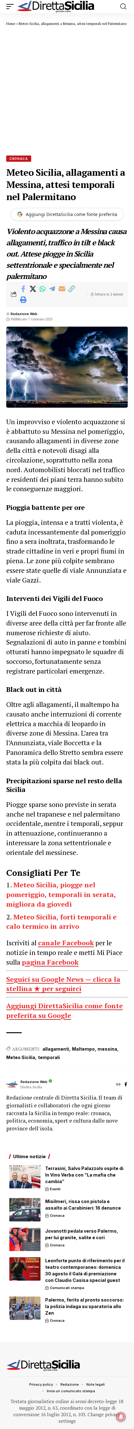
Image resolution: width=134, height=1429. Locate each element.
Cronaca (18, 159)
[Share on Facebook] (23, 289)
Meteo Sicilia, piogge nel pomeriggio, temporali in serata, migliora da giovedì (61, 894)
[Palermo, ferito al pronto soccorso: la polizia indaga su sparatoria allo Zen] (25, 1308)
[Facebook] (126, 1084)
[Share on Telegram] (52, 289)
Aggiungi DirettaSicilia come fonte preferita (71, 214)
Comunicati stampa (67, 1288)
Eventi (55, 1189)
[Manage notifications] (121, 1417)
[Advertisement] (67, 90)
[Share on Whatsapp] (42, 289)
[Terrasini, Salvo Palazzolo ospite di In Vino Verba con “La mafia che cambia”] (25, 1176)
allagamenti (55, 1049)
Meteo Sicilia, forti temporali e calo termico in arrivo (61, 921)
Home (10, 24)
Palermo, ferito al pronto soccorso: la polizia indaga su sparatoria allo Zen (84, 1306)
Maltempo (83, 1049)
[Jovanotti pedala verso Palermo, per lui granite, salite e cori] (25, 1239)
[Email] (61, 289)
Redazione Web (24, 314)
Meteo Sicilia (20, 1057)
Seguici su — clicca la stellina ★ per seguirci (63, 984)
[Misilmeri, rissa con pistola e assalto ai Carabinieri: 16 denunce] (25, 1209)
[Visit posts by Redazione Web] (11, 1084)
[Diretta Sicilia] (56, 6)
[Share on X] (32, 289)
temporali (49, 1057)
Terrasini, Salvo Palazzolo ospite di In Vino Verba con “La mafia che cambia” (84, 1175)
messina (107, 1049)
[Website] (118, 1084)
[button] (11, 6)
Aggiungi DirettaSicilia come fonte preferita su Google (64, 1010)
